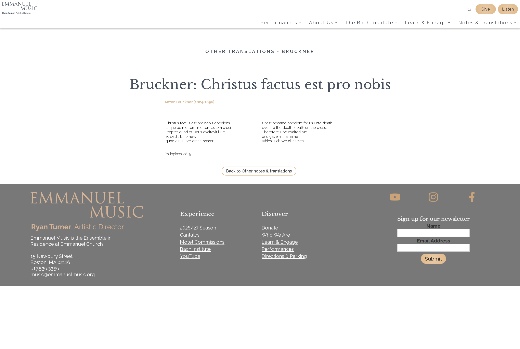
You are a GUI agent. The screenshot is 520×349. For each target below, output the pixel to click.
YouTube (190, 256)
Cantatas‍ (189, 235)
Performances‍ (278, 249)
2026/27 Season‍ (198, 228)
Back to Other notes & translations (259, 171)
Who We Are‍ (276, 235)
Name (433, 226)
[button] (280, 22)
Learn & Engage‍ (280, 242)
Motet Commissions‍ (202, 242)
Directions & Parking (284, 256)
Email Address (433, 241)
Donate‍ (270, 228)
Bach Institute (195, 249)
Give (485, 9)
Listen (508, 9)
